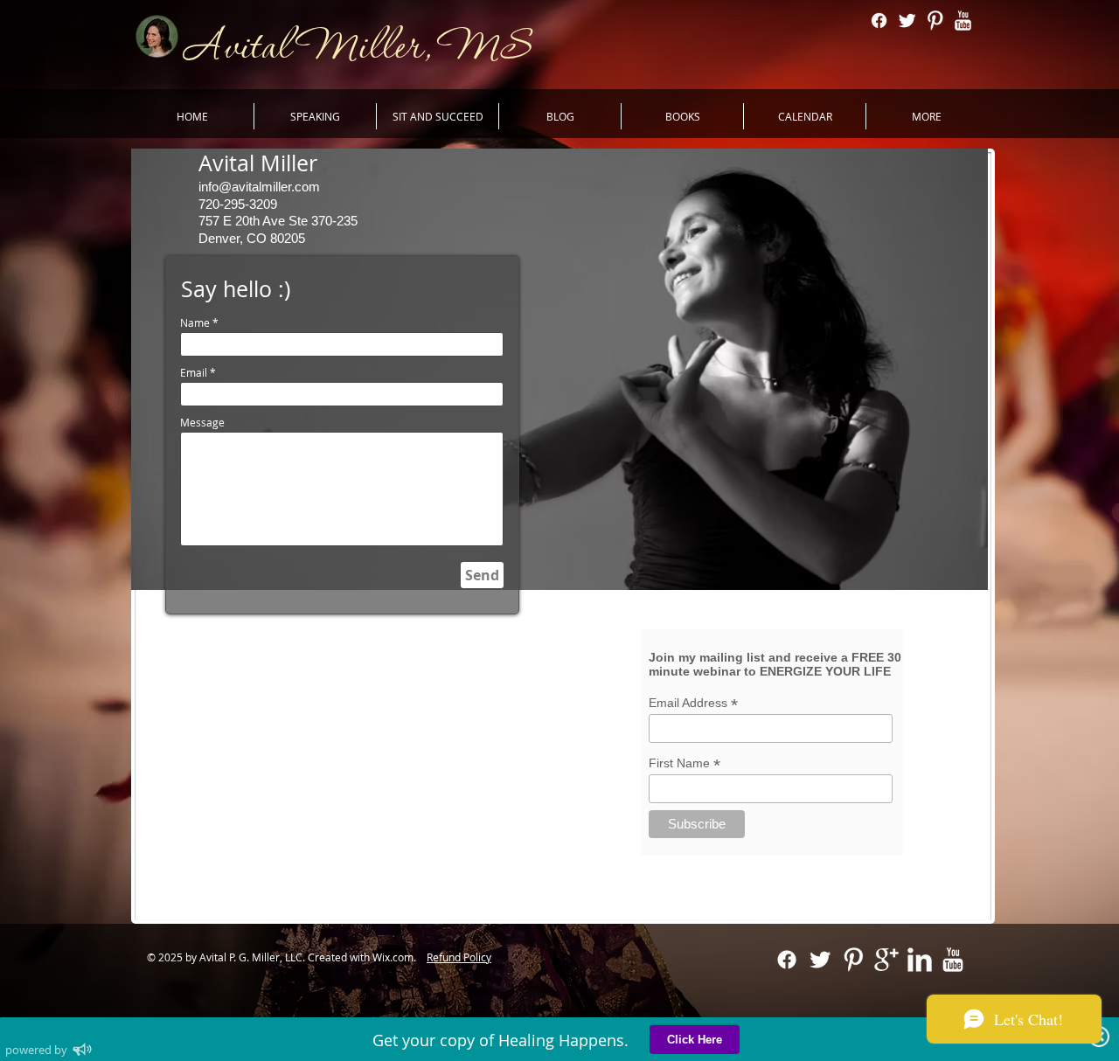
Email (193, 372)
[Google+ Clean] (886, 959)
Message (202, 422)
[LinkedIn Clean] (919, 959)
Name (195, 322)
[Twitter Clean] (907, 20)
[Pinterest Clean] (935, 20)
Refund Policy (459, 957)
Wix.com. (398, 957)
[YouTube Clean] (963, 20)
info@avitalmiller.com (259, 186)
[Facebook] (879, 20)
